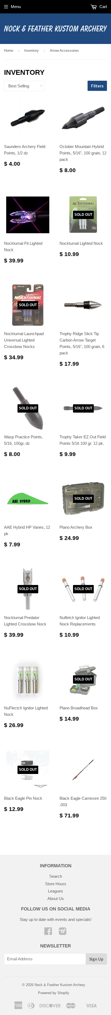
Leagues (55, 891)
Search (55, 876)
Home (8, 51)
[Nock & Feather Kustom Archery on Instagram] (63, 933)
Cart (102, 6)
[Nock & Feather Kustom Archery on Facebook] (48, 933)
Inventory (31, 51)
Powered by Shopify (53, 993)
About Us (55, 898)
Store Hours (55, 883)
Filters (97, 85)
